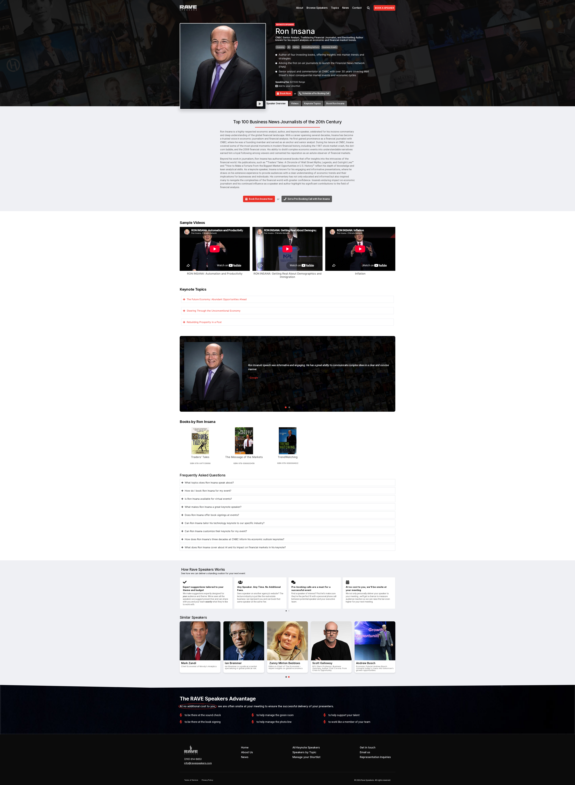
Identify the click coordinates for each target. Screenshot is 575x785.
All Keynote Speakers (306, 747)
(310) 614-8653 (193, 759)
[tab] (276, 103)
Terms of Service (191, 780)
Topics (335, 7)
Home (245, 747)
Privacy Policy (207, 780)
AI (289, 47)
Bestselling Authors (310, 47)
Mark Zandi (188, 663)
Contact (357, 7)
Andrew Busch (365, 663)
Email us (365, 752)
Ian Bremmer (233, 663)
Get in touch (367, 747)
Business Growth (329, 47)
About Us (247, 752)
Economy (280, 47)
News (345, 7)
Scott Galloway (322, 663)
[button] (286, 610)
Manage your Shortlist (306, 757)
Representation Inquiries (375, 757)
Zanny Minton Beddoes (284, 663)
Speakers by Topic (304, 752)
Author (296, 47)
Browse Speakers (317, 7)
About (299, 7)
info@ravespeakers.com (198, 763)
